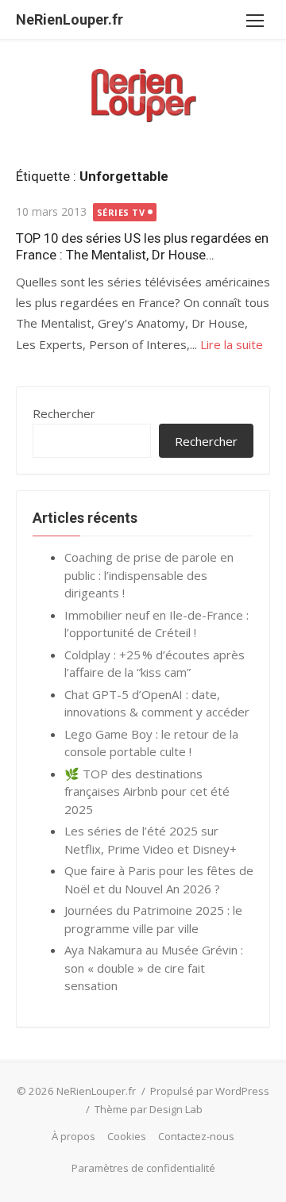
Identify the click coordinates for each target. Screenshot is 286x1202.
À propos (73, 1136)
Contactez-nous (196, 1136)
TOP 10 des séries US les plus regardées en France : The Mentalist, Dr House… (142, 246)
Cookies (126, 1136)
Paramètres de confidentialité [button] (143, 1168)
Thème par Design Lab (149, 1109)
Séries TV (121, 212)
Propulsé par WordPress (209, 1091)
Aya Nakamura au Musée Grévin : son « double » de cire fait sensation (153, 967)
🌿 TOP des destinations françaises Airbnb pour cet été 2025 (147, 791)
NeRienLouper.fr (69, 19)
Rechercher (64, 413)
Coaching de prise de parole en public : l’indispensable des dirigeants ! (149, 575)
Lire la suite (231, 344)
